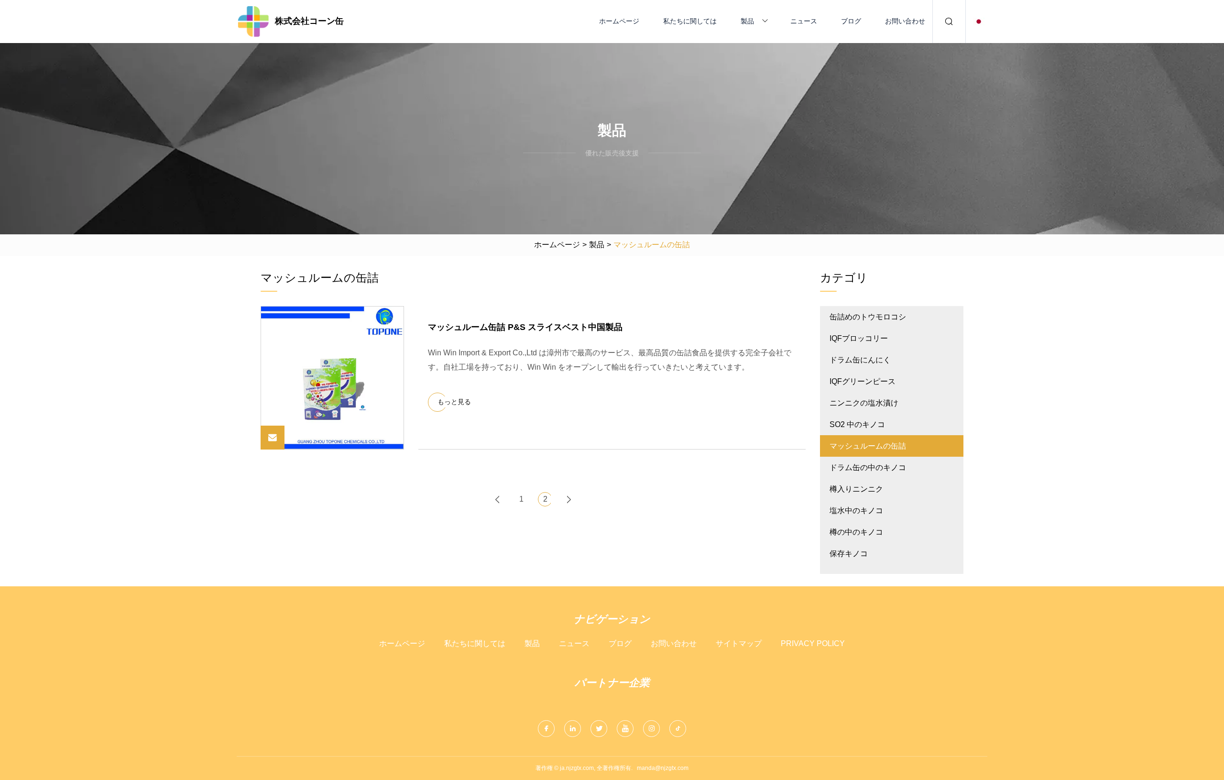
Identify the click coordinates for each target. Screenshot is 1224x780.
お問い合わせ (905, 21)
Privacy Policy (813, 643)
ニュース (803, 21)
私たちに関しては (690, 21)
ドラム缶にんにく (860, 360)
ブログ (851, 21)
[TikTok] (677, 728)
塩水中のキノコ (856, 510)
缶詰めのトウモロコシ (868, 317)
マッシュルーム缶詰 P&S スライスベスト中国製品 (525, 327)
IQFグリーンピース (863, 381)
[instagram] (651, 728)
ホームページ (619, 21)
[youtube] (625, 728)
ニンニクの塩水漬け (864, 403)
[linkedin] (572, 728)
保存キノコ (849, 553)
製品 (747, 21)
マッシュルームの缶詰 (868, 446)
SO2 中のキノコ (857, 424)
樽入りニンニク (856, 489)
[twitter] (598, 728)
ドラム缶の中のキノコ (868, 467)
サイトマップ (739, 643)
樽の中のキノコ (856, 532)
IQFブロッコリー (859, 338)
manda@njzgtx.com (662, 768)
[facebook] (546, 728)
